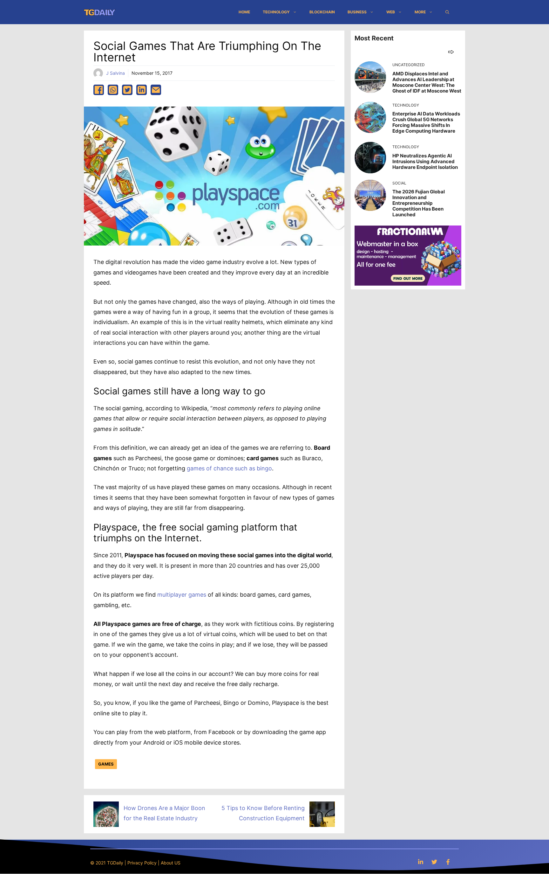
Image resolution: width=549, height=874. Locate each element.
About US (170, 862)
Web (390, 12)
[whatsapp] (113, 90)
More (420, 12)
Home (244, 12)
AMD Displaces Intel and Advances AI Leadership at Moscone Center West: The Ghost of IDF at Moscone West (426, 82)
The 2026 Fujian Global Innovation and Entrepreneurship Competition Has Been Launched (418, 203)
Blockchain (322, 12)
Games (106, 763)
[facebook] (98, 90)
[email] (156, 90)
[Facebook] (448, 862)
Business (357, 12)
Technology (276, 12)
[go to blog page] (451, 51)
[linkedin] (141, 90)
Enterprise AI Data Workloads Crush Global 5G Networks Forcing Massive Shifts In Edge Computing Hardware (426, 122)
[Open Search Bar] (447, 12)
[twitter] (127, 90)
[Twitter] (434, 862)
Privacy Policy (142, 862)
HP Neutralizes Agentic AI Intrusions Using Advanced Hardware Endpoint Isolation (425, 161)
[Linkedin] (421, 862)
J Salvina (115, 73)
